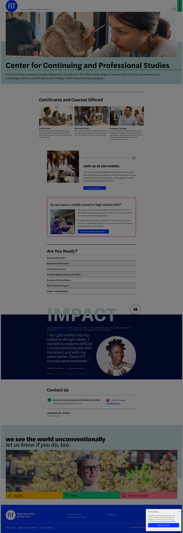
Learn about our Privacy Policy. (166, 521)
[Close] (179, 512)
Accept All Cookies (164, 525)
